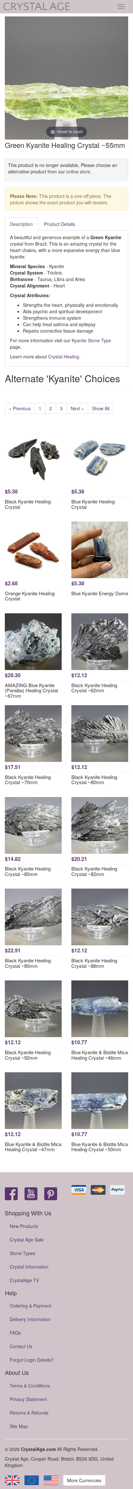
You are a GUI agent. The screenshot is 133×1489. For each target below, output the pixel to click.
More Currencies (84, 1480)
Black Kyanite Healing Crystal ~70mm (28, 780)
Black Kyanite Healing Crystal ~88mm (94, 963)
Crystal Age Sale (27, 1239)
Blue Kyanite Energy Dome (99, 593)
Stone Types (22, 1253)
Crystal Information (29, 1266)
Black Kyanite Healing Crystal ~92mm (28, 1055)
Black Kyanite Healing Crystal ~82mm (94, 871)
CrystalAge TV (24, 1280)
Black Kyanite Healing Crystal (28, 504)
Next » (77, 408)
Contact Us (21, 1346)
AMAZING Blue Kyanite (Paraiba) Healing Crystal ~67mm (31, 690)
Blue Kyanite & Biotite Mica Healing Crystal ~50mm (99, 1147)
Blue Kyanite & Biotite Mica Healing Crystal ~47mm (33, 1147)
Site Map (19, 1426)
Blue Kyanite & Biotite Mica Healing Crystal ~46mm (99, 1055)
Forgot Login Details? (32, 1360)
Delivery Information (30, 1319)
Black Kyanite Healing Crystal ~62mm (94, 688)
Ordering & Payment (30, 1305)
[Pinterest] (50, 1194)
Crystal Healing (63, 356)
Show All (100, 408)
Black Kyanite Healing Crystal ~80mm (94, 780)
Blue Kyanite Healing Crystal (93, 504)
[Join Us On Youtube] (31, 1194)
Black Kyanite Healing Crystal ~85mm (28, 963)
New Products (24, 1226)
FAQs (15, 1332)
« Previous (20, 408)
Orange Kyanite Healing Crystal (30, 596)
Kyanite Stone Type (91, 340)
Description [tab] (21, 224)
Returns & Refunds (29, 1412)
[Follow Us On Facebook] (11, 1194)
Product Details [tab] (59, 224)
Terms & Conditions (30, 1385)
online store (78, 171)
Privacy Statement (28, 1399)
